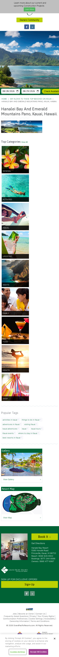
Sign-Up (29, 584)
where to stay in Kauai (27, 433)
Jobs (15, 614)
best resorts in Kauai (11, 438)
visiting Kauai (29, 424)
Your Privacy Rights (46, 616)
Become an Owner (26, 614)
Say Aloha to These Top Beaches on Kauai (30, 99)
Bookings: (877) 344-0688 (43, 558)
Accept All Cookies (38, 652)
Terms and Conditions (40, 621)
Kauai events (8, 433)
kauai (24, 429)
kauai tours (36, 429)
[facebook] (27, 27)
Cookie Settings (36, 619)
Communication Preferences (15, 619)
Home (4, 99)
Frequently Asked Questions (16, 616)
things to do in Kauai (30, 420)
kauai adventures (10, 429)
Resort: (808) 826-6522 (42, 556)
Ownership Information (19, 621)
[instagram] (32, 27)
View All (24, 142)
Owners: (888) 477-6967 (42, 561)
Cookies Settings (17, 652)
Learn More (29, 9)
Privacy (33, 616)
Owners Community (29, 20)
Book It (43, 537)
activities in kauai (10, 420)
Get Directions (38, 543)
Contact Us (40, 614)
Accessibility (49, 619)
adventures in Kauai (11, 424)
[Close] (55, 639)
